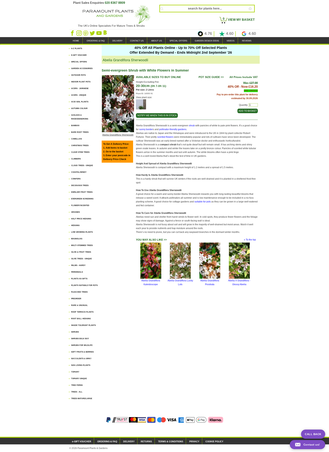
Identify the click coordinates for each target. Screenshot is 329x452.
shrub (192, 125)
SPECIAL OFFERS (178, 41)
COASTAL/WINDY (78, 172)
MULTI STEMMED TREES (82, 245)
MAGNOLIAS (76, 239)
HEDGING (75, 225)
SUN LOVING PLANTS (80, 365)
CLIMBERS (76, 159)
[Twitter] (92, 33)
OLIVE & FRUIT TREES (81, 252)
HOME (76, 41)
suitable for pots (202, 201)
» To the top (250, 239)
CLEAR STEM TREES (80, 152)
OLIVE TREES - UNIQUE (81, 259)
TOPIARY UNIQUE (79, 379)
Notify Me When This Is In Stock (157, 115)
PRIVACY (194, 441)
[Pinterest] (86, 33)
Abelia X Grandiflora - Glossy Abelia (239, 282)
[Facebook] (72, 33)
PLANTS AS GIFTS (79, 279)
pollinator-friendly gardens (172, 129)
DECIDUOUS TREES (80, 185)
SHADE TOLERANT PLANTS (83, 325)
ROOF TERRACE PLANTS (82, 312)
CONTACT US (137, 41)
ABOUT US (156, 41)
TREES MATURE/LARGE (81, 398)
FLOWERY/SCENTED (80, 205)
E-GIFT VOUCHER (79, 55)
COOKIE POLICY (214, 441)
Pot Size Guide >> (211, 77)
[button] (307, 444)
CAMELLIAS (76, 139)
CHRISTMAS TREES (80, 145)
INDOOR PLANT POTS (80, 82)
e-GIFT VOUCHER (81, 441)
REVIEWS (246, 41)
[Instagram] (79, 33)
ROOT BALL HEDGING (81, 319)
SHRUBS (75, 332)
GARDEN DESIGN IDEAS (207, 41)
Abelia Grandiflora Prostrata (209, 282)
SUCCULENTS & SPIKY (81, 359)
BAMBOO (75, 126)
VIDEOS (230, 41)
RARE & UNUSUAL (79, 305)
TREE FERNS (77, 385)
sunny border (146, 129)
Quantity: (243, 105)
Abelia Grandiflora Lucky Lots (180, 282)
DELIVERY (117, 41)
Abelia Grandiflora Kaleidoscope (150, 282)
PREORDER (76, 299)
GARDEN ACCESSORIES (82, 68)
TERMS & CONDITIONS (170, 441)
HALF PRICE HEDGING (81, 219)
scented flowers (165, 137)
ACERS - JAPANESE (80, 88)
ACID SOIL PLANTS (79, 102)
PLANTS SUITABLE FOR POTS (84, 285)
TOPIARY (75, 372)
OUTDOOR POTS (78, 75)
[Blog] (106, 33)
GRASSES (75, 212)
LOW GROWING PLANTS (82, 232)
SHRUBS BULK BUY (80, 339)
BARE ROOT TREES (80, 132)
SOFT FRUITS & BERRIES (82, 352)
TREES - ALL (76, 392)
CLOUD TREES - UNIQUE (82, 165)
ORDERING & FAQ (96, 41)
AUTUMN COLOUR (79, 108)
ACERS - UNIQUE (78, 95)
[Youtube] (99, 33)
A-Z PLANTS (76, 48)
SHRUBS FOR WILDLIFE (82, 345)
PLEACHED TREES (79, 292)
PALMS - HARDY (78, 265)
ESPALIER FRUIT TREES (82, 192)
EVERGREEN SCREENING (82, 199)
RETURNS (146, 441)
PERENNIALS (77, 272)
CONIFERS (76, 179)
